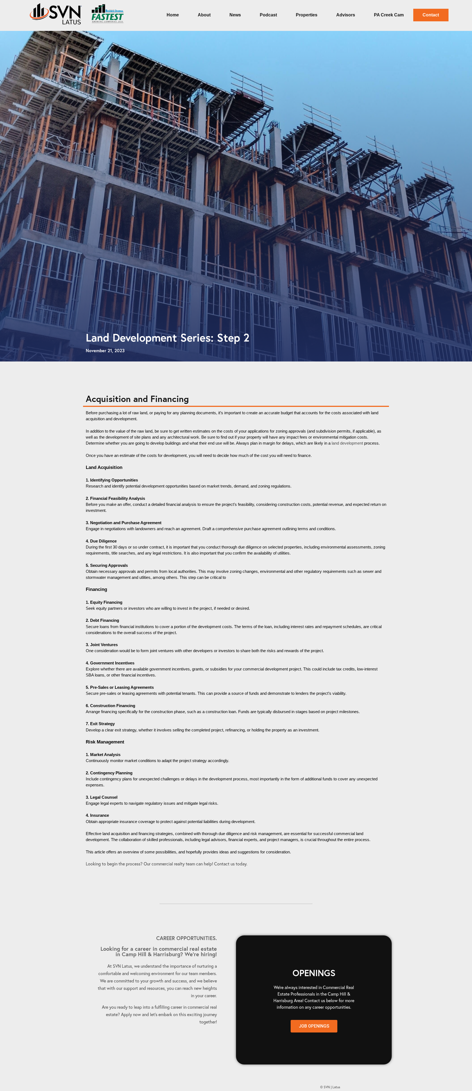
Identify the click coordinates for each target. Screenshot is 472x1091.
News (235, 15)
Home (173, 15)
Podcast (268, 15)
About (204, 15)
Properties (306, 15)
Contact (431, 15)
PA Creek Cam (389, 15)
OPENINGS (314, 973)
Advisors (345, 15)
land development (347, 443)
